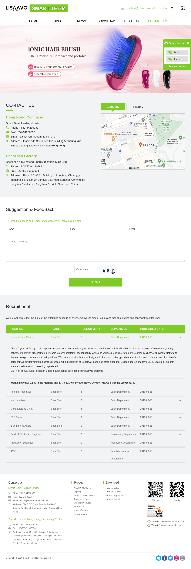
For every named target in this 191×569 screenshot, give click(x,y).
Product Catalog (113, 491)
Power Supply (80, 514)
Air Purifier (79, 506)
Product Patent (113, 499)
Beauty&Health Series (84, 495)
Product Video (112, 488)
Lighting (77, 491)
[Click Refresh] (108, 270)
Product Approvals (114, 495)
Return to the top (177, 66)
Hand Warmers (81, 510)
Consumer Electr (82, 499)
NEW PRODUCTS (82, 488)
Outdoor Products (82, 503)
